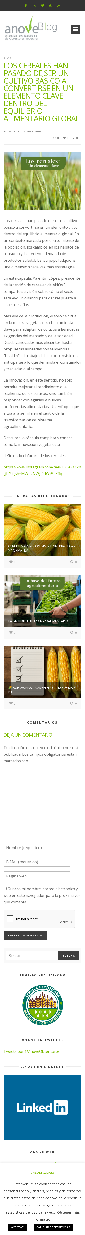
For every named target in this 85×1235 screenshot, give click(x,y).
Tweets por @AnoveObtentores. (32, 1051)
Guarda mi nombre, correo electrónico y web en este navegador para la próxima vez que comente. (42, 895)
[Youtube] (50, 5)
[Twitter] (42, 5)
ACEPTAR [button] (17, 1227)
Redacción (11, 131)
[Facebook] (25, 5)
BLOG (8, 58)
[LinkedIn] (34, 5)
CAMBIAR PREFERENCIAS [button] (53, 1227)
